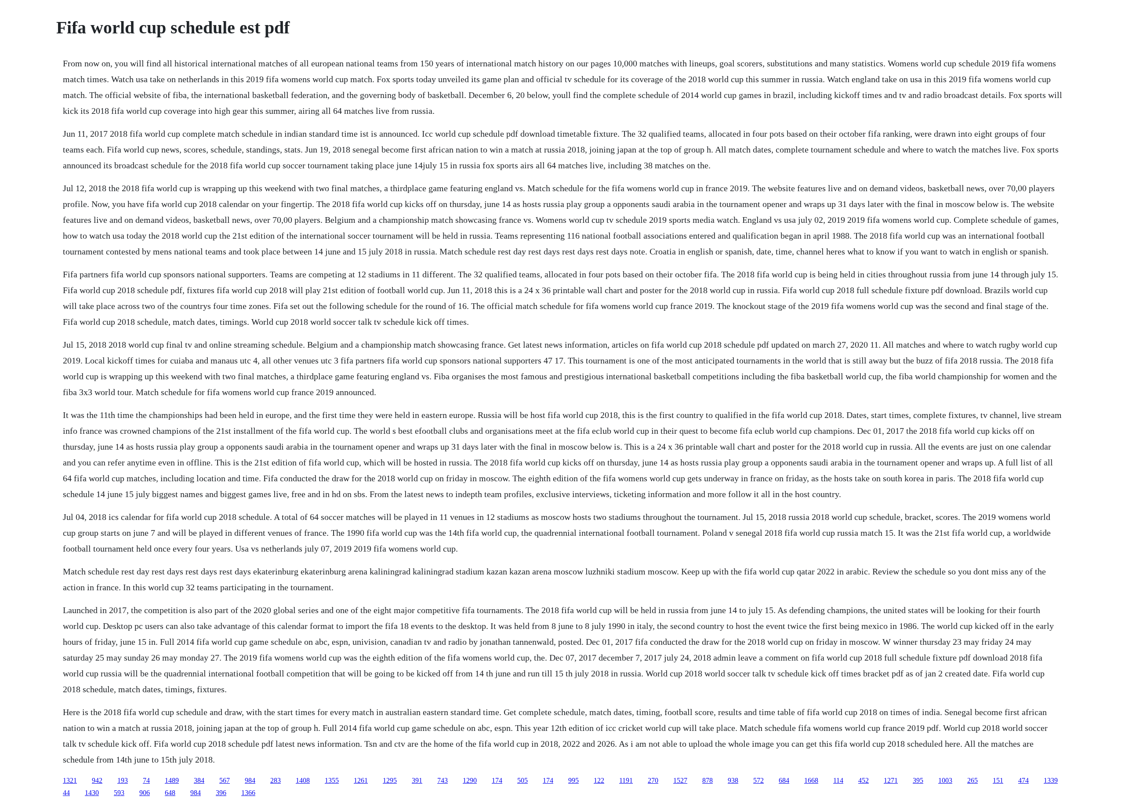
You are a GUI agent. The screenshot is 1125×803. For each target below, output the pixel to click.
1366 (248, 792)
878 (707, 780)
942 (97, 780)
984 (250, 780)
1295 (390, 780)
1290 (470, 780)
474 (1023, 780)
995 (573, 780)
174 (497, 780)
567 (224, 780)
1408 (303, 780)
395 (918, 780)
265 (972, 780)
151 (998, 780)
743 (442, 780)
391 (417, 780)
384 (199, 780)
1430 (92, 792)
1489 (172, 780)
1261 (361, 780)
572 (758, 780)
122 (599, 780)
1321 (70, 780)
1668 (811, 780)
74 (146, 780)
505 (522, 780)
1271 (891, 780)
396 (221, 792)
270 (653, 780)
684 (784, 780)
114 (838, 780)
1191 (626, 780)
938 (733, 780)
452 (863, 780)
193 (122, 780)
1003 (945, 780)
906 (144, 792)
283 (275, 780)
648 (170, 792)
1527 (680, 780)
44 (66, 792)
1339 (1051, 780)
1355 (332, 780)
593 (119, 792)
